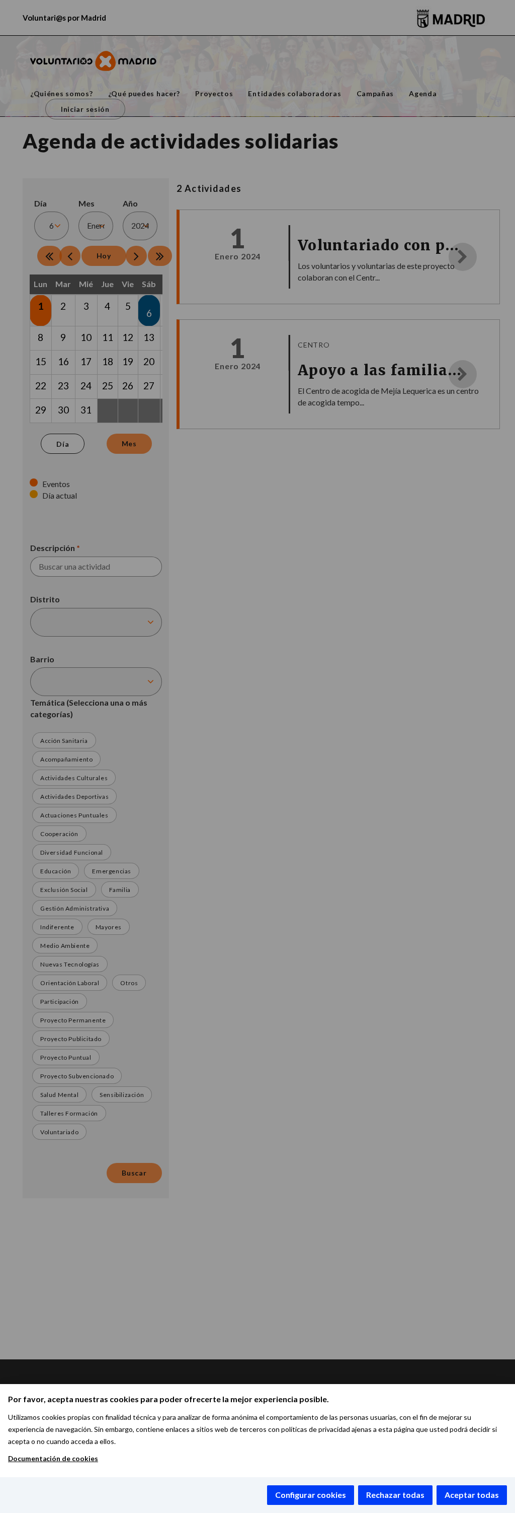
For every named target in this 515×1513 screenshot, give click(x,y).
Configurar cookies (310, 1494)
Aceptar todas (472, 1494)
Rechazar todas (395, 1494)
